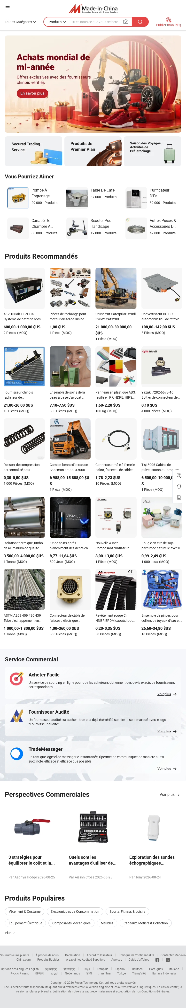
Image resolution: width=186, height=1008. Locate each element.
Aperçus (116, 959)
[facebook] (157, 959)
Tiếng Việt (139, 973)
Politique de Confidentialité (136, 955)
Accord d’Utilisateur (99, 955)
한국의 (39, 973)
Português (156, 969)
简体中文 (51, 969)
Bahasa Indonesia (164, 973)
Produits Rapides (48, 959)
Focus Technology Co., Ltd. (92, 982)
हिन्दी (89, 973)
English (34, 969)
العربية (54, 973)
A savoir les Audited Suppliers (85, 959)
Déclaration (72, 955)
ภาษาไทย (104, 973)
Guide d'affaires (139, 959)
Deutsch (137, 969)
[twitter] (168, 959)
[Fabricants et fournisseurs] (93, 8)
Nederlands (72, 973)
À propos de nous (47, 955)
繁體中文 (69, 969)
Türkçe (121, 973)
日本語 (86, 969)
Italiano (174, 969)
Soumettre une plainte (14, 955)
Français (102, 969)
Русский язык (19, 973)
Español (120, 969)
